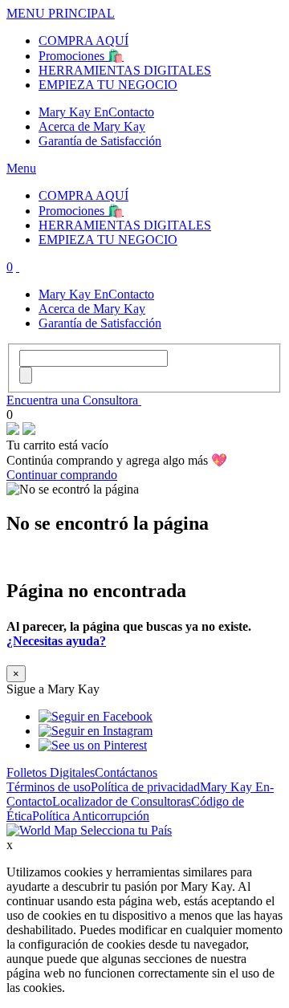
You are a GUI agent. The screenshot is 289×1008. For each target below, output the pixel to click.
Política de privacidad (145, 787)
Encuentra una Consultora (73, 400)
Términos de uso (48, 787)
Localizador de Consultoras (121, 801)
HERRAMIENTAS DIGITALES (125, 70)
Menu (21, 168)
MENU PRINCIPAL (60, 13)
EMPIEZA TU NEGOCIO (108, 84)
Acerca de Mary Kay (92, 126)
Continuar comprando (61, 475)
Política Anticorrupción (90, 816)
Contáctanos (126, 772)
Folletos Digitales (50, 772)
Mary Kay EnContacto (96, 112)
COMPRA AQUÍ (83, 40)
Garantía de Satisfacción (100, 141)
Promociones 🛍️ (81, 56)
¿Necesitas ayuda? (56, 641)
